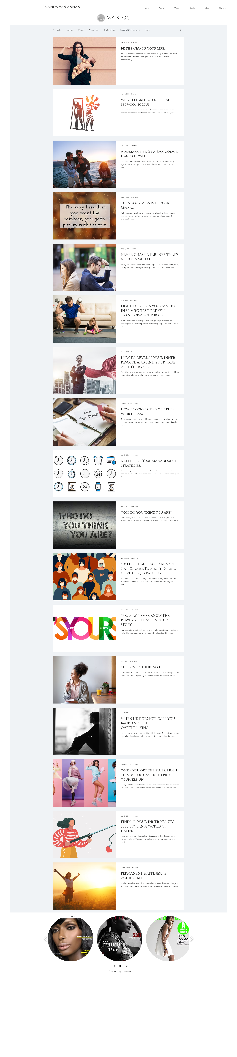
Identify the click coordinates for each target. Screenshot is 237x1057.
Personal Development (130, 30)
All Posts (57, 30)
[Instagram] (126, 966)
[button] (181, 30)
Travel (147, 30)
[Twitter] (120, 966)
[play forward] (191, 938)
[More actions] (179, 42)
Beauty (81, 30)
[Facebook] (114, 966)
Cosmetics (94, 30)
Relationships (109, 30)
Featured (69, 30)
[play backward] (45, 938)
